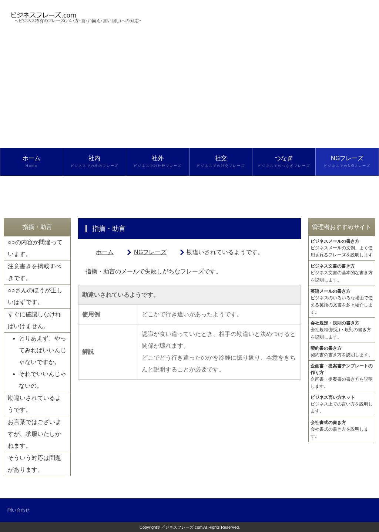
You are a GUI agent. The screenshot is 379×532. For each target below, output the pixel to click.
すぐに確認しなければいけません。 (34, 320)
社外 (158, 161)
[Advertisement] (189, 92)
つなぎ (284, 161)
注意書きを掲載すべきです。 (34, 272)
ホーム (31, 161)
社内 (95, 161)
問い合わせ (18, 510)
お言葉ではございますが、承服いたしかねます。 (34, 434)
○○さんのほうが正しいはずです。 (35, 296)
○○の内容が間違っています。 (35, 248)
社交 (221, 161)
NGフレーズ (347, 161)
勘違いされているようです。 (34, 404)
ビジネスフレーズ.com (181, 527)
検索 (31, 189)
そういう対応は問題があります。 (34, 464)
